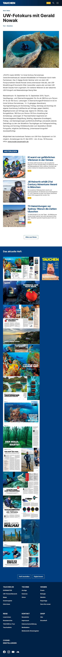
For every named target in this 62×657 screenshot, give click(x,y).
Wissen (43, 587)
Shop (48, 3)
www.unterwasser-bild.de (36, 83)
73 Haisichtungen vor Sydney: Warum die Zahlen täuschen (42, 209)
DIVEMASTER (7, 590)
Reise (5, 614)
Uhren (24, 597)
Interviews (6, 604)
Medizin (43, 597)
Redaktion (10, 26)
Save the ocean (45, 604)
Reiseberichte (7, 620)
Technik (25, 587)
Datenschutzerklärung (29, 624)
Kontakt (26, 614)
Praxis (42, 590)
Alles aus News (31, 237)
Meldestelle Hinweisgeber (30, 631)
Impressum (25, 620)
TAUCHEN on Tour (9, 624)
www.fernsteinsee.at (11, 78)
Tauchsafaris (7, 627)
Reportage (43, 600)
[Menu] (57, 3)
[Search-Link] (53, 3)
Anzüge (24, 590)
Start (4, 10)
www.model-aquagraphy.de (18, 141)
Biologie (43, 594)
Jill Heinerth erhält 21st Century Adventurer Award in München (42, 184)
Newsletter (25, 617)
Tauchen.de (8, 587)
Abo (41, 617)
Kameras (24, 594)
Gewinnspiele (7, 600)
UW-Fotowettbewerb (10, 594)
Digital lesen (38, 576)
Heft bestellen (24, 576)
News (8, 10)
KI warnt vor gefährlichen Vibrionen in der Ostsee (41, 158)
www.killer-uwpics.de (36, 85)
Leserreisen (7, 617)
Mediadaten (25, 627)
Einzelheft (43, 620)
